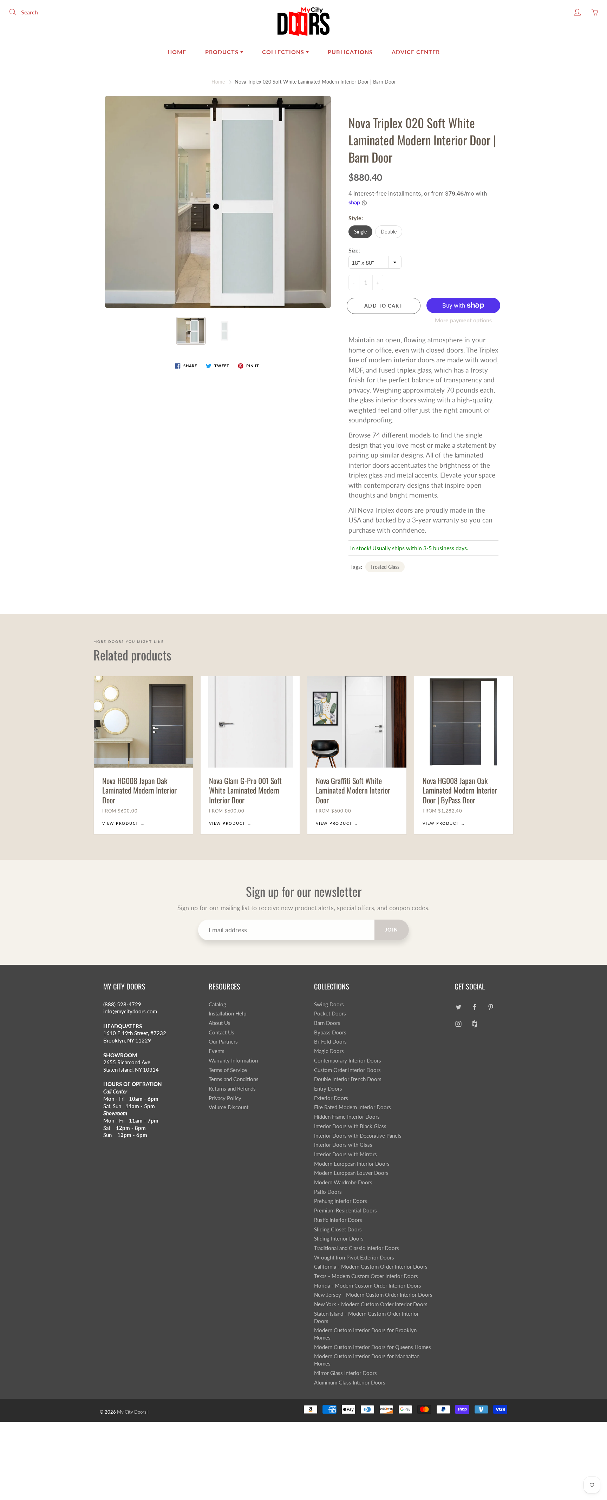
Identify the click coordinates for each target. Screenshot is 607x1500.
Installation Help (227, 1014)
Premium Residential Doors (345, 1210)
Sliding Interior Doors (339, 1239)
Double (389, 232)
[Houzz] (474, 1024)
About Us (219, 1023)
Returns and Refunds (232, 1089)
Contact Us (221, 1032)
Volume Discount (228, 1107)
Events (216, 1051)
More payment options (463, 320)
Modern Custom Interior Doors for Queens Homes (372, 1347)
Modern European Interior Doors (352, 1164)
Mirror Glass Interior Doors (345, 1373)
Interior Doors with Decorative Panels (358, 1136)
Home (177, 51)
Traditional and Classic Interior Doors (356, 1248)
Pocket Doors (330, 1014)
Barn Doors (327, 1023)
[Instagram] (458, 1024)
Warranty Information (233, 1061)
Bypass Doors (330, 1032)
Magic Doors (329, 1051)
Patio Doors (328, 1192)
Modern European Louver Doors (351, 1173)
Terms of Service (228, 1070)
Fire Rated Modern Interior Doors (352, 1107)
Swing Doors (329, 1004)
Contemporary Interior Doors (347, 1061)
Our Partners (223, 1042)
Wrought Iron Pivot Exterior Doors (354, 1258)
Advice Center (416, 51)
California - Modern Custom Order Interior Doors (370, 1267)
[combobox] (375, 262)
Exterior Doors (331, 1098)
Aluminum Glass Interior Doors (349, 1383)
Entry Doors (328, 1089)
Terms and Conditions (234, 1079)
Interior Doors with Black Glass (350, 1126)
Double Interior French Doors (347, 1079)
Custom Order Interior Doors (347, 1070)
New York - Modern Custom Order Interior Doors (370, 1304)
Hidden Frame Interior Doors (347, 1117)
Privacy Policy (225, 1098)
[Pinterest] (490, 1007)
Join (391, 930)
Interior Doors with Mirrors (345, 1154)
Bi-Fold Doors (330, 1042)
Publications (350, 51)
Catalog (217, 1004)
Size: (354, 250)
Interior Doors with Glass (343, 1145)
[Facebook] (474, 1007)
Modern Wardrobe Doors (343, 1182)
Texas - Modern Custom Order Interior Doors (366, 1276)
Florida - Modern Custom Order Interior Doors (367, 1286)
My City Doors (131, 1412)
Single (360, 232)
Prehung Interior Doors (340, 1201)
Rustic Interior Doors (338, 1220)
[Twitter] (458, 1007)
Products (222, 51)
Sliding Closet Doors (338, 1229)
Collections (284, 51)
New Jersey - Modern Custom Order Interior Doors (373, 1295)
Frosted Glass (385, 567)
